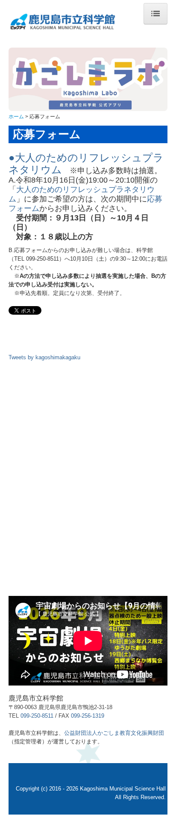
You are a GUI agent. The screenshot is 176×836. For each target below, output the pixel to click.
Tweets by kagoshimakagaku (44, 357)
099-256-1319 (87, 716)
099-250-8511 (37, 716)
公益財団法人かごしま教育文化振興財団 (114, 733)
